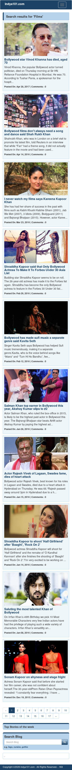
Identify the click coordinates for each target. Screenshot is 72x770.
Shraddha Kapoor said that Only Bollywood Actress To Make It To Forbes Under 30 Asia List (34, 269)
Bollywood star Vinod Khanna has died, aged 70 (35, 61)
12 (13, 716)
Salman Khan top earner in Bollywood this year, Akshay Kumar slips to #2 (33, 407)
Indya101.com (14, 4)
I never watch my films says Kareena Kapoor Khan (35, 200)
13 (20, 716)
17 (49, 716)
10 (65, 710)
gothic (25, 746)
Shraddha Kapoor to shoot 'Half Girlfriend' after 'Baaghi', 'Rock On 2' (33, 543)
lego (10, 746)
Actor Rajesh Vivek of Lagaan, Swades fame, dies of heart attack (35, 475)
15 (35, 716)
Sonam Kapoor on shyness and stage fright (34, 677)
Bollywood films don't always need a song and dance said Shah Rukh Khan (33, 132)
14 (28, 716)
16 (42, 716)
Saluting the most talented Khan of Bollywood (28, 610)
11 (6, 716)
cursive (17, 746)
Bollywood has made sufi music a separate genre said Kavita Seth (34, 339)
